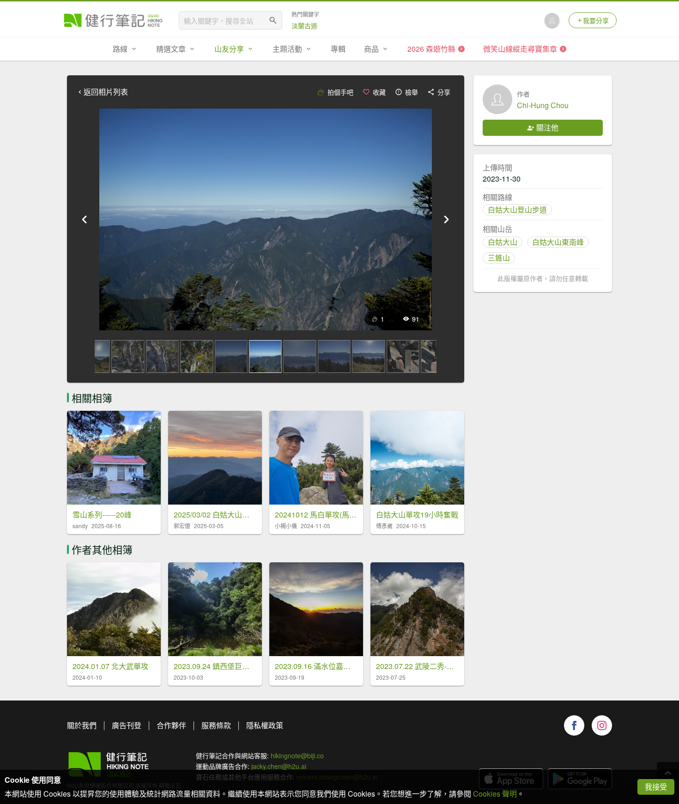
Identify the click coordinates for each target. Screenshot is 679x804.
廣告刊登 (126, 725)
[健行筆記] (113, 20)
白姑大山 (502, 242)
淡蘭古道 (304, 25)
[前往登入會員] (552, 20)
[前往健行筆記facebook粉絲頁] (574, 725)
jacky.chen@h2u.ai (278, 766)
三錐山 (499, 257)
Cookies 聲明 (495, 793)
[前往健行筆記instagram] (602, 725)
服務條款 (216, 725)
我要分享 (596, 20)
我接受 (656, 786)
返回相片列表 (106, 92)
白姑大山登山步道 (517, 209)
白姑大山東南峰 (558, 242)
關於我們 (82, 725)
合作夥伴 (171, 725)
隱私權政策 (264, 725)
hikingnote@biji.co (297, 755)
